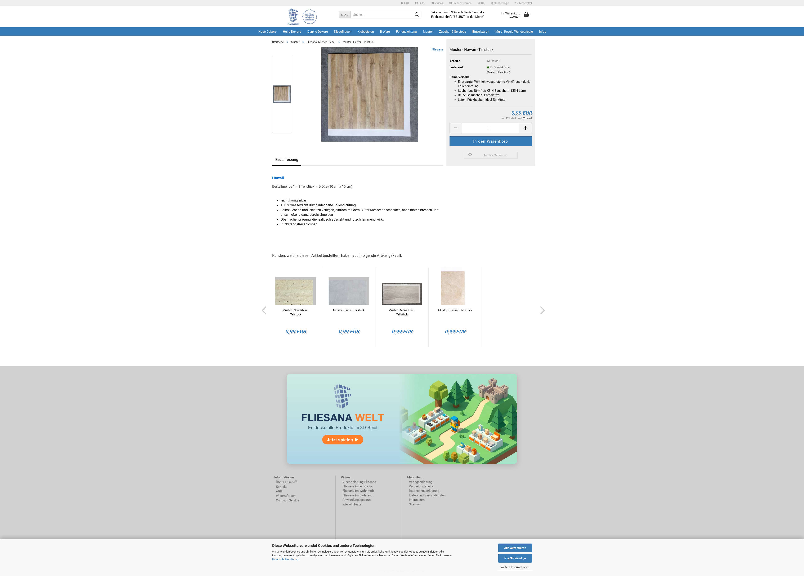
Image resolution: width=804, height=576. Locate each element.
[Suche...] (417, 15)
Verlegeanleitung (420, 482)
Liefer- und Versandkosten (427, 495)
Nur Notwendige (515, 558)
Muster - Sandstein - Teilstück (295, 312)
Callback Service (287, 500)
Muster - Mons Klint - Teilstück (402, 312)
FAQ (406, 3)
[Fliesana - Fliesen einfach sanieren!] (302, 16)
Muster (428, 32)
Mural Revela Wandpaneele (514, 32)
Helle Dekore (292, 32)
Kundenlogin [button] (501, 3)
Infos (542, 32)
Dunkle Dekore (317, 32)
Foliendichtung (406, 32)
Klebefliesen (342, 32)
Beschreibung (286, 159)
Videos (438, 3)
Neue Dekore (267, 32)
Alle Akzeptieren (515, 548)
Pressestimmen (462, 3)
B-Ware (385, 32)
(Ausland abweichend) (498, 72)
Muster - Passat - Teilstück (455, 310)
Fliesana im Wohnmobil (358, 491)
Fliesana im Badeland (357, 495)
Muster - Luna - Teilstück (349, 310)
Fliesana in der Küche (357, 486)
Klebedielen (366, 32)
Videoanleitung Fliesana (359, 482)
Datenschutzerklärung (285, 559)
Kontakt (281, 487)
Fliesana (437, 49)
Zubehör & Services (452, 32)
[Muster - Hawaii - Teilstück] (369, 94)
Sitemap (414, 504)
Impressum (417, 500)
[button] (481, 3)
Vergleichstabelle (421, 486)
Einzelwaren (480, 32)
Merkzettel (525, 3)
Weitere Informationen (515, 567)
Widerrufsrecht (286, 496)
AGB (279, 491)
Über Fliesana (285, 482)
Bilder (421, 3)
